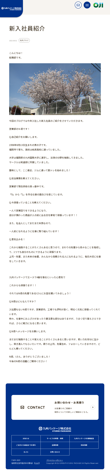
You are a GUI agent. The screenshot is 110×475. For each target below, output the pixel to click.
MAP (37, 463)
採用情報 (84, 445)
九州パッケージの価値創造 (84, 438)
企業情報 (55, 445)
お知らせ (26, 438)
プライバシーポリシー (54, 460)
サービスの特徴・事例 (55, 438)
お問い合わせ (55, 452)
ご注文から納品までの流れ (26, 445)
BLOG (26, 452)
